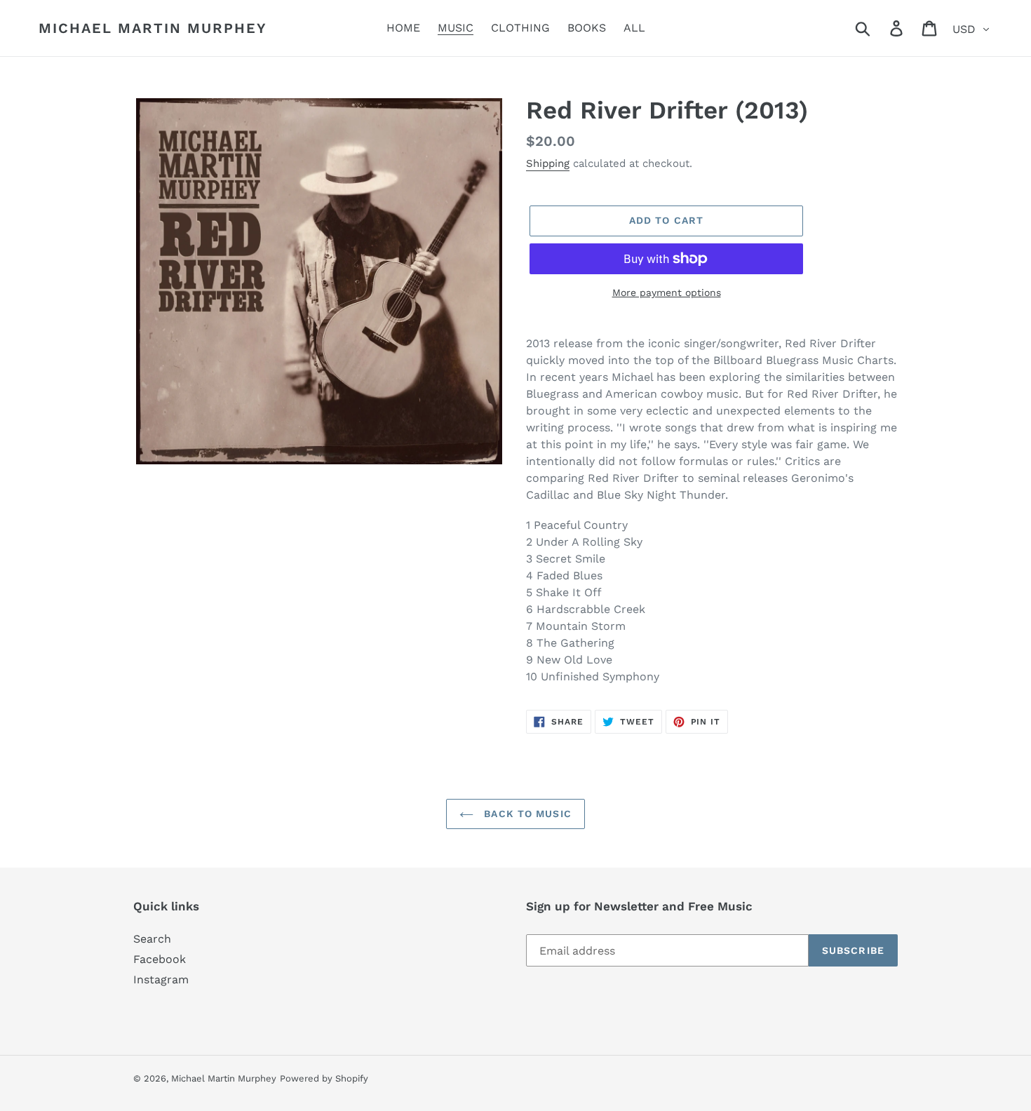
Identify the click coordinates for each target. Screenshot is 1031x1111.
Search (152, 938)
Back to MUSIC (526, 813)
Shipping (548, 163)
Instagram (161, 979)
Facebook (159, 959)
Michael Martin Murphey (153, 28)
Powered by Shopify (324, 1078)
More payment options (666, 292)
